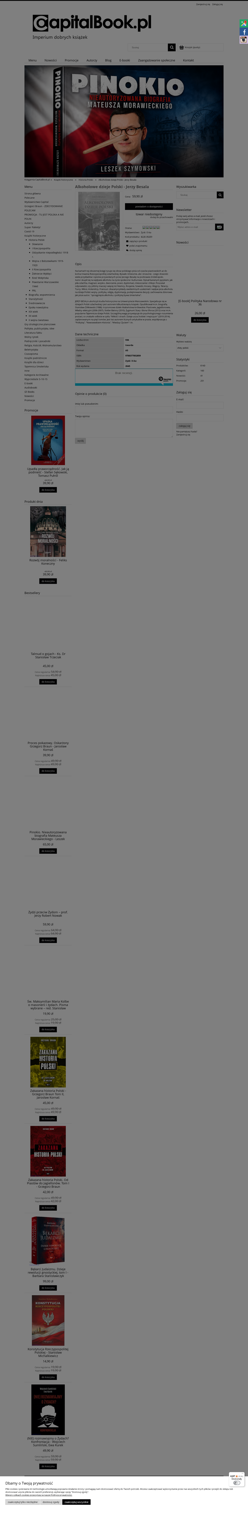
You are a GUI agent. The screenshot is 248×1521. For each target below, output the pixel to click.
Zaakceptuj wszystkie (76, 1502)
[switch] (236, 1483)
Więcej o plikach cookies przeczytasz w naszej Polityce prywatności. (38, 1495)
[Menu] (243, 1474)
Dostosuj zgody (51, 1502)
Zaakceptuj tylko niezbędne (23, 1502)
